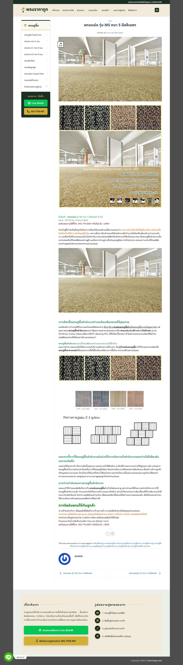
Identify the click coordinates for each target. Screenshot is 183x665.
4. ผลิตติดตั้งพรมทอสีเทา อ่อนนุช (116, 636)
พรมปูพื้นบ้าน (126, 543)
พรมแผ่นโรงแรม (31, 80)
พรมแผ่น (93, 10)
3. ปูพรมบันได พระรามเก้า (113, 628)
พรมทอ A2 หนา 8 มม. (33, 54)
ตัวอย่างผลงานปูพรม (33, 86)
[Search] (157, 10)
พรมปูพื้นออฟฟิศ (137, 546)
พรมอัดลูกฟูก (30, 67)
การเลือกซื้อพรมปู (98, 543)
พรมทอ (80, 10)
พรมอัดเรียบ (29, 60)
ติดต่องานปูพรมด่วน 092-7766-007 (57, 641)
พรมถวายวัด (68, 10)
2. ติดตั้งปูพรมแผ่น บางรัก (113, 620)
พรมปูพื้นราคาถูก (148, 543)
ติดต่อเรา (132, 10)
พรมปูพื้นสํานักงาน (110, 546)
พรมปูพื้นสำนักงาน (85, 546)
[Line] (8, 657)
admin (120, 32)
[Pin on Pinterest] (112, 533)
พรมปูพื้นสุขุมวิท (97, 546)
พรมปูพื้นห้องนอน (124, 546)
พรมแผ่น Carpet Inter (34, 73)
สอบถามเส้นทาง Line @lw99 (58, 630)
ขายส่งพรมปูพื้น (109, 543)
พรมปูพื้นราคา (137, 543)
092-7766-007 (37, 111)
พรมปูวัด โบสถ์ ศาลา (33, 34)
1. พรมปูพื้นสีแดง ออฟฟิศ (113, 613)
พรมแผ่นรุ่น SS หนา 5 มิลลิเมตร (143, 573)
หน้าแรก (56, 10)
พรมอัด (105, 10)
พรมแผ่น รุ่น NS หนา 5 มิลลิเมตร (77, 573)
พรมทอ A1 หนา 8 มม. (33, 47)
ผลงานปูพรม (119, 10)
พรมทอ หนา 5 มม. (32, 41)
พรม (110, 21)
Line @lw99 (38, 103)
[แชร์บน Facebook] (108, 533)
